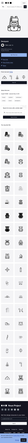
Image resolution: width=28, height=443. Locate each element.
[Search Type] (3, 6)
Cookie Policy (16, 435)
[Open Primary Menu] (2, 3)
